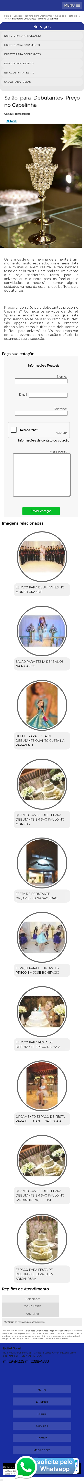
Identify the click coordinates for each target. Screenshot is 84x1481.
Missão (42, 1413)
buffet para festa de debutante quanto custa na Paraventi (40, 740)
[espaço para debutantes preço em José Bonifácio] (42, 936)
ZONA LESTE (32, 1306)
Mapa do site (42, 1450)
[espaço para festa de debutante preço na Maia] (42, 1010)
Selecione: (32, 1298)
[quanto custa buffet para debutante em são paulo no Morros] (42, 783)
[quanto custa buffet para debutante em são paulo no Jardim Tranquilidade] (42, 1159)
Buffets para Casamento (22, 44)
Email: (24, 394)
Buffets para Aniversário (22, 35)
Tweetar (11, 121)
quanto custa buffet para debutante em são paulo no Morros (40, 819)
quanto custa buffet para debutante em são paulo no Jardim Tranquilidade (40, 1195)
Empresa (42, 1401)
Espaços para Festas (19, 72)
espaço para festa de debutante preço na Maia (38, 1045)
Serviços (42, 26)
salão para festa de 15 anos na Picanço (40, 664)
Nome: (62, 376)
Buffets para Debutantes (22, 54)
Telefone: (60, 409)
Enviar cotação (41, 511)
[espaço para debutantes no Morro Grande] (42, 555)
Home (42, 1389)
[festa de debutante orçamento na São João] (42, 861)
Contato (42, 1437)
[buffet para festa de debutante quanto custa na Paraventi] (42, 704)
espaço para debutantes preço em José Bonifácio (37, 970)
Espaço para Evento (19, 63)
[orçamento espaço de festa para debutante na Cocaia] (42, 1084)
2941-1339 (16, 1361)
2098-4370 (40, 1361)
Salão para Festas (17, 81)
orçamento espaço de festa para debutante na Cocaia (40, 1119)
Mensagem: (58, 451)
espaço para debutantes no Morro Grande (40, 590)
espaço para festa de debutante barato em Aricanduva (35, 1274)
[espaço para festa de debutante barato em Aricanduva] (42, 1237)
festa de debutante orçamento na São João (36, 896)
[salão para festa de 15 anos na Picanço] (42, 629)
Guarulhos (32, 1313)
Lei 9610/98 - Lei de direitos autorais (50, 1338)
